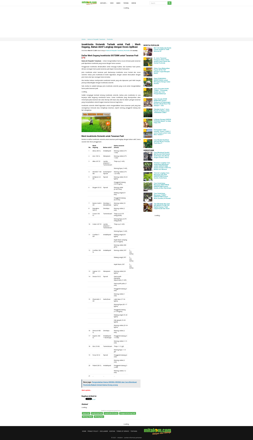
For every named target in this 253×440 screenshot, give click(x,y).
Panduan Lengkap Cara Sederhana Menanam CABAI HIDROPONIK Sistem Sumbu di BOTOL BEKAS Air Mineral (162, 166)
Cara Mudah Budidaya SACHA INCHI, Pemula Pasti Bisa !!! (162, 141)
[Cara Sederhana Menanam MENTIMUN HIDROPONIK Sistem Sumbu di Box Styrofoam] (147, 186)
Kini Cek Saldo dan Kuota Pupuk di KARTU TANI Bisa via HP (162, 49)
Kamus (118, 3)
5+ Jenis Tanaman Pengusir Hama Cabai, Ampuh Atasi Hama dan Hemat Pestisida (162, 60)
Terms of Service (122, 431)
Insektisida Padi (97, 413)
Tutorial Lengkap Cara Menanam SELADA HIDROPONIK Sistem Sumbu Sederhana (161, 175)
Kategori (103, 3)
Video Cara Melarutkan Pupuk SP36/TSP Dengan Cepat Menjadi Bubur (162, 70)
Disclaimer (104, 431)
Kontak (134, 3)
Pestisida (127, 50)
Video (111, 3)
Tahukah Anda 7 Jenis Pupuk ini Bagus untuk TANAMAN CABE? (161, 110)
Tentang (126, 3)
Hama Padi (86, 413)
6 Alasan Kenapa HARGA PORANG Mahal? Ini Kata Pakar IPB (162, 121)
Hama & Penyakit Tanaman (114, 50)
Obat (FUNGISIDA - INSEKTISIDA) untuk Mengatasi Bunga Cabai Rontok (162, 81)
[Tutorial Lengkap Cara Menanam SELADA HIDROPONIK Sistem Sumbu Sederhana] (147, 176)
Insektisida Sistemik (111, 413)
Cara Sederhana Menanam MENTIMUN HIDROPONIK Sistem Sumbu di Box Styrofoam (162, 185)
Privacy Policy (93, 431)
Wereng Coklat (87, 416)
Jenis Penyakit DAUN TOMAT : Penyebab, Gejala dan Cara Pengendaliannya (161, 91)
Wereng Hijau (99, 416)
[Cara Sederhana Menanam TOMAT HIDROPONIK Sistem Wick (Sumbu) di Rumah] (147, 197)
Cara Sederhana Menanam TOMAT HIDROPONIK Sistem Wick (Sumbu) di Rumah (162, 196)
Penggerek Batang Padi (127, 413)
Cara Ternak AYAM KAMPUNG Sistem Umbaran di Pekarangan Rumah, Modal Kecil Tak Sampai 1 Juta (162, 102)
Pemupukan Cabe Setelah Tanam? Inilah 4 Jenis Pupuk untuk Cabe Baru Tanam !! (162, 132)
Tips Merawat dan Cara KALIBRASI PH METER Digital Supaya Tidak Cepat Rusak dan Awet (162, 206)
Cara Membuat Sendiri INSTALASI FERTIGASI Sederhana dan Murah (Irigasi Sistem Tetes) (162, 155)
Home (84, 431)
